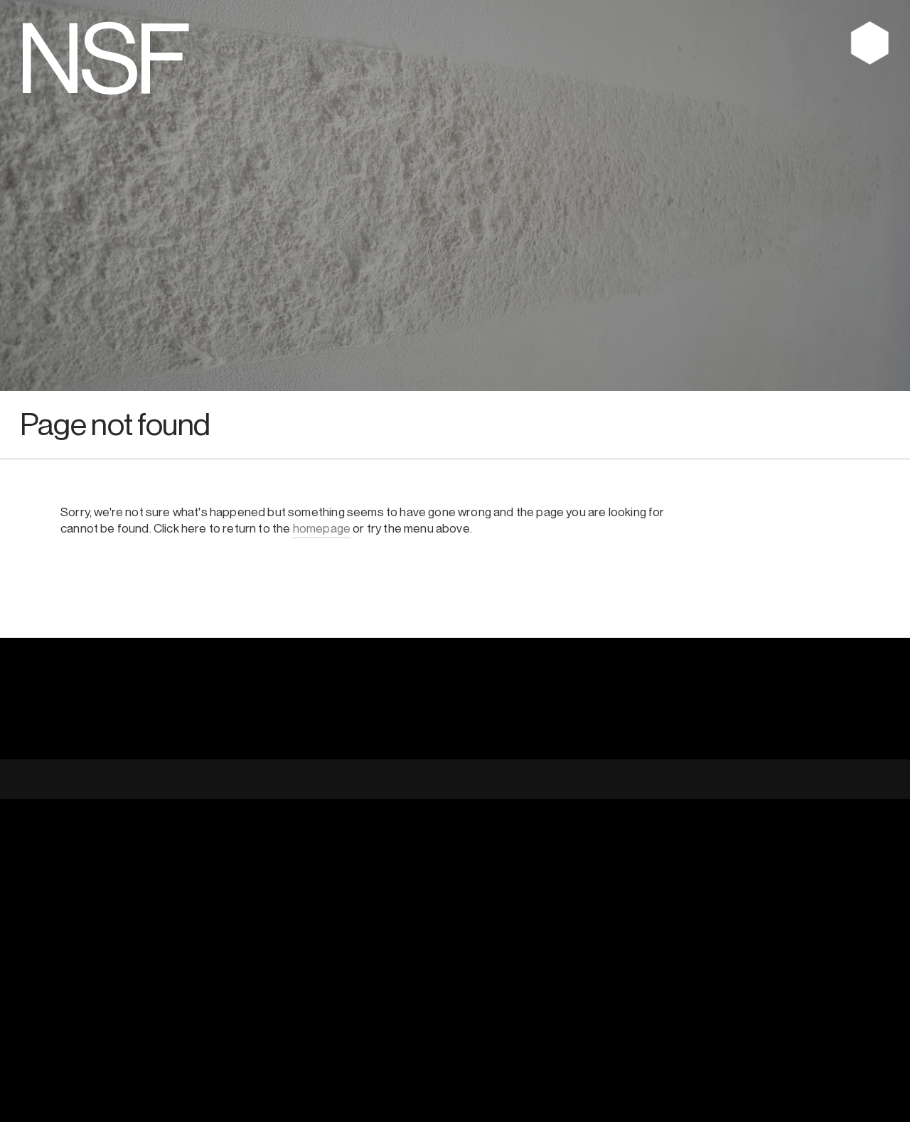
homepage (321, 529)
